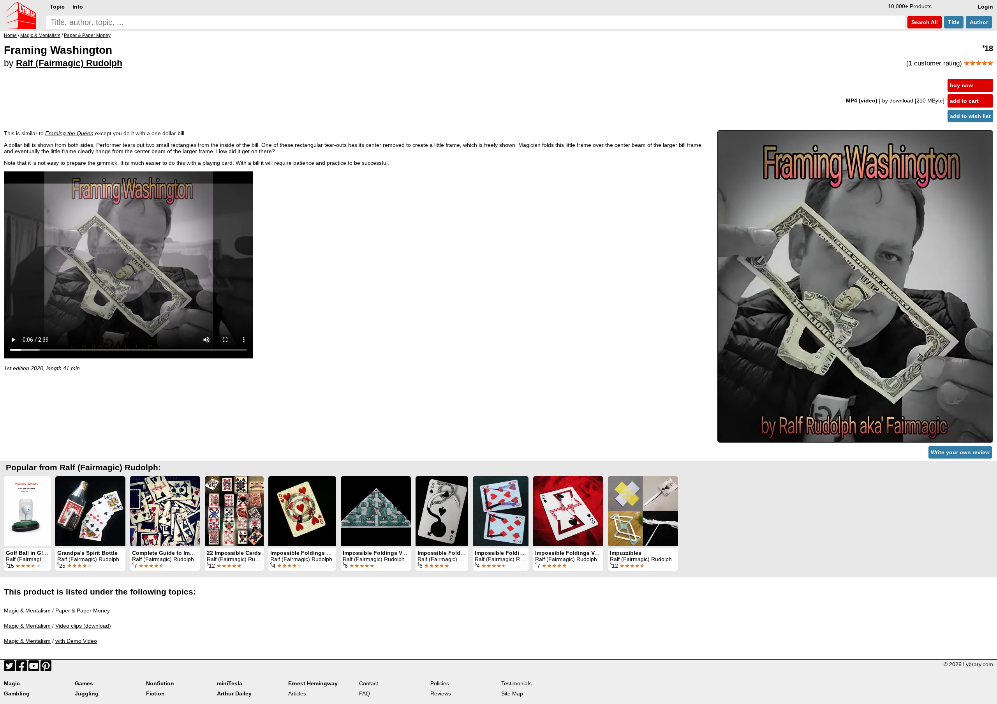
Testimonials (516, 683)
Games (84, 683)
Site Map (512, 693)
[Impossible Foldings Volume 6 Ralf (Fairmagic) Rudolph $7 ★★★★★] (568, 511)
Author (979, 22)
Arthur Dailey (234, 693)
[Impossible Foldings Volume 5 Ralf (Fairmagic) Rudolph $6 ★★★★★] (442, 511)
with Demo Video (76, 641)
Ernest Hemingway (313, 683)
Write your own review (960, 452)
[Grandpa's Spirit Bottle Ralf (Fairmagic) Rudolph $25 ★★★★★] (90, 511)
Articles (297, 693)
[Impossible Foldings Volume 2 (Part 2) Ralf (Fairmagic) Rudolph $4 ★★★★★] (302, 511)
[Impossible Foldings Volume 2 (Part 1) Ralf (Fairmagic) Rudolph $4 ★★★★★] (500, 511)
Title (953, 22)
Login (985, 7)
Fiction (155, 693)
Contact (368, 683)
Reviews (440, 693)
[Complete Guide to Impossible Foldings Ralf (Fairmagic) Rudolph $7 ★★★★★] (165, 511)
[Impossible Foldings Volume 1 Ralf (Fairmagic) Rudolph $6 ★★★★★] (376, 511)
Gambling (17, 693)
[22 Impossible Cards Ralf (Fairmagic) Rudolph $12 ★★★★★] (234, 511)
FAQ (364, 693)
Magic (12, 683)
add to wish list (970, 116)
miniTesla (229, 683)
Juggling (87, 693)
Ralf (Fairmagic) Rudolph (69, 63)
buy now (961, 85)
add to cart (964, 101)
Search (924, 22)
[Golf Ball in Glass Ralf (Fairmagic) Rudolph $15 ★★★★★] (27, 511)
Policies (439, 683)
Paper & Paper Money (82, 610)
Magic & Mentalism (27, 610)
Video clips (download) (83, 626)
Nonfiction (160, 683)
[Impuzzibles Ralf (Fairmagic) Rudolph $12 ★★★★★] (643, 511)
